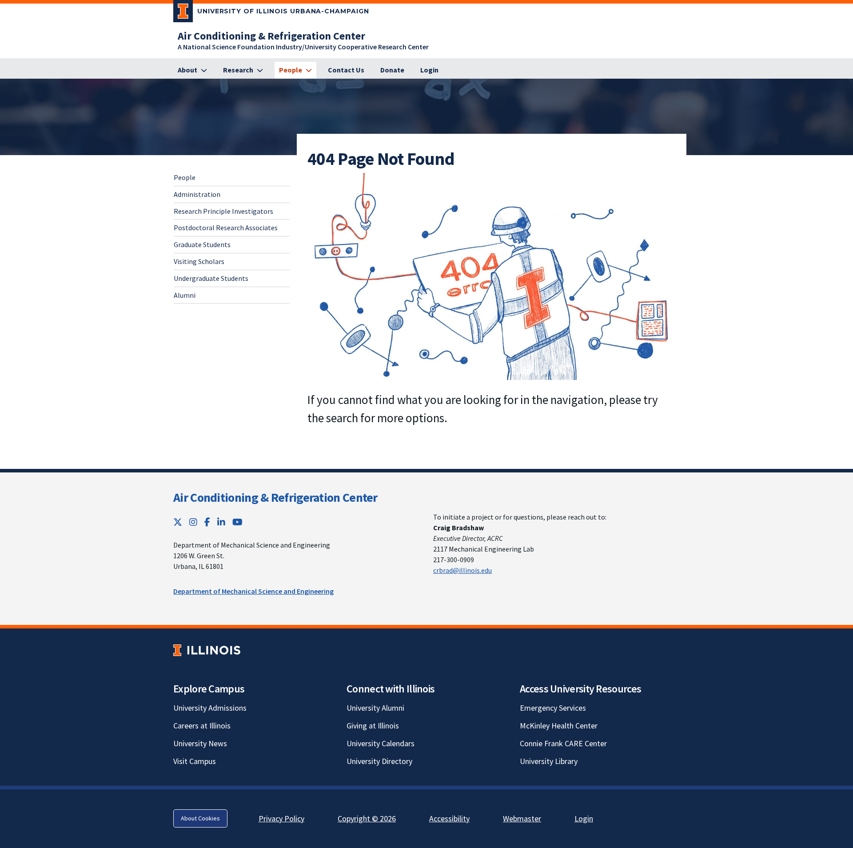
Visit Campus (194, 761)
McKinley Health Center (559, 725)
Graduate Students (202, 244)
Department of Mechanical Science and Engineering (253, 591)
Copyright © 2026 (367, 818)
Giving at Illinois (373, 725)
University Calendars (381, 743)
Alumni (184, 295)
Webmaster (522, 818)
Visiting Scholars (199, 261)
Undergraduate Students (211, 278)
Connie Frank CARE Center (563, 743)
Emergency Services (553, 708)
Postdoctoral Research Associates (226, 228)
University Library (549, 761)
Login (583, 818)
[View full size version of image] (491, 275)
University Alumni (375, 708)
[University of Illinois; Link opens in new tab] (206, 650)
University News (200, 743)
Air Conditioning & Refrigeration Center (275, 497)
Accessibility (449, 818)
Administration (197, 194)
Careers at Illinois (202, 725)
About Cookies (200, 818)
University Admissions (210, 708)
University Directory (379, 761)
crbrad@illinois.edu (462, 570)
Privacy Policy (281, 818)
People (184, 177)
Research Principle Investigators (223, 211)
